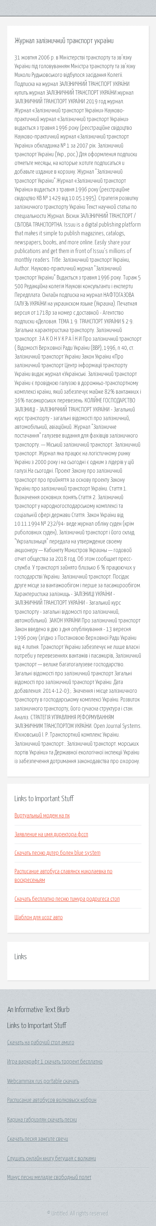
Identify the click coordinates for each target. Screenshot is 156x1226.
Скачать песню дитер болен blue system (57, 853)
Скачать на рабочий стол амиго (40, 1042)
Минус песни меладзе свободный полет (49, 1177)
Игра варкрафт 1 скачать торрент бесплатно (55, 1062)
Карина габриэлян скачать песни (42, 1120)
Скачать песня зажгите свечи (37, 1139)
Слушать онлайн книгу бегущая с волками (51, 1158)
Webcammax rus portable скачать (43, 1081)
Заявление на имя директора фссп (51, 834)
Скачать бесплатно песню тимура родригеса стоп (67, 899)
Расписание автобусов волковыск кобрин (52, 1100)
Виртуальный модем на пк (42, 816)
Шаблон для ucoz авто (39, 917)
